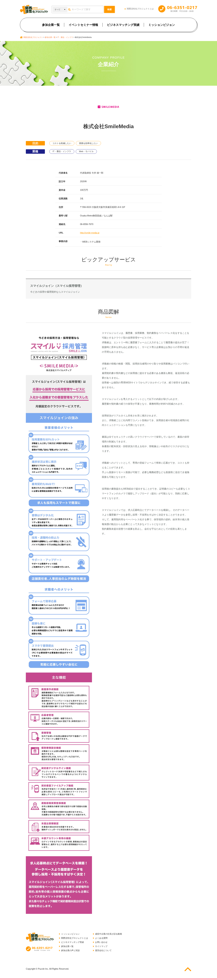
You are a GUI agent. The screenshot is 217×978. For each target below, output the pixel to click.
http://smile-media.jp (89, 232)
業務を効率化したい (88, 143)
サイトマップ (101, 946)
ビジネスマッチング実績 (123, 24)
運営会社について (103, 950)
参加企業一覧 (51, 24)
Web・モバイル (86, 151)
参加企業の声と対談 (70, 950)
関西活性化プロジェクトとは (140, 9)
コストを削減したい (62, 143)
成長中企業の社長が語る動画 (108, 934)
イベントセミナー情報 (83, 24)
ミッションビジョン (161, 24)
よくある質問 (101, 938)
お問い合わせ (101, 942)
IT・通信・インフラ (62, 151)
